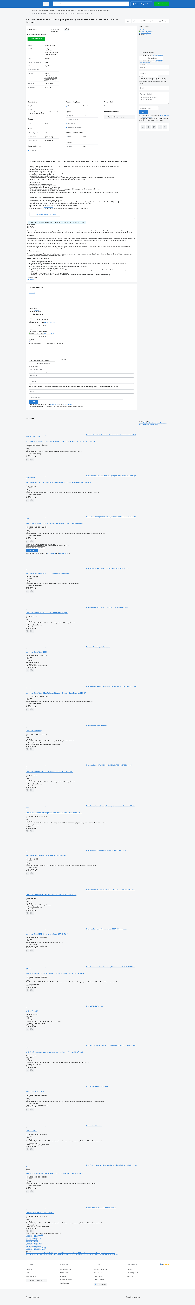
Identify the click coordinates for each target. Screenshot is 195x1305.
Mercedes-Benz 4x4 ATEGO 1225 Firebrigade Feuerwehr (47, 573)
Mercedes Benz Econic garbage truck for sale (74, 1254)
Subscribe (32, 550)
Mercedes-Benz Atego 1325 (36, 652)
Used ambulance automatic (35, 1253)
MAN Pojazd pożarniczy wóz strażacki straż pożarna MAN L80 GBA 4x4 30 (54, 1173)
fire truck (47, 58)
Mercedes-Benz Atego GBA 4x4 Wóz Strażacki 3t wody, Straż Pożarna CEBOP (56, 693)
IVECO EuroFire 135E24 (35, 1091)
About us (29, 1269)
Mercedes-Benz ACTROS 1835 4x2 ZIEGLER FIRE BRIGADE (49, 772)
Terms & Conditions (66, 1269)
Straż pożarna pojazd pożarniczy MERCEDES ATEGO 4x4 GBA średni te (51, 51)
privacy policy (54, 404)
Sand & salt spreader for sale (49, 1254)
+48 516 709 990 (49, 334)
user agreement (67, 404)
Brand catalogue (65, 1283)
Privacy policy (64, 1273)
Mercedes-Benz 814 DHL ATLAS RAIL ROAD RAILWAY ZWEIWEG (51, 895)
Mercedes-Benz (50, 45)
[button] (128, 21)
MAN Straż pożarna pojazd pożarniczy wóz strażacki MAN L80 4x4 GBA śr (54, 523)
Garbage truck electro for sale (105, 1253)
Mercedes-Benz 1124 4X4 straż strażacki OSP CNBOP (47, 934)
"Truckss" (32, 293)
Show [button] (42, 322)
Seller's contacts (31, 1276)
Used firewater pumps (112, 1254)
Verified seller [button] (33, 308)
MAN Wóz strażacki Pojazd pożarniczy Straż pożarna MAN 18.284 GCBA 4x (55, 973)
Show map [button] (63, 359)
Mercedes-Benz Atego (34, 731)
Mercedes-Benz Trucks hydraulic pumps (152, 423)
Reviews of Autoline (66, 1279)
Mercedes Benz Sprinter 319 (71, 1253)
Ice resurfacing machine (97, 1254)
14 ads (37, 310)
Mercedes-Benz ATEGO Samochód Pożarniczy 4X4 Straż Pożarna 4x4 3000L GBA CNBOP (60, 441)
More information (144, 62)
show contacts (48, 207)
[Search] (55, 4)
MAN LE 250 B (31, 1131)
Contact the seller (36, 38)
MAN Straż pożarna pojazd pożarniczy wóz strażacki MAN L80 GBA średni (54, 1052)
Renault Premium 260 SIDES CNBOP (40, 1213)
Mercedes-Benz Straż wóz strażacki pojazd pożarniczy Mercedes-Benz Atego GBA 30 (58, 482)
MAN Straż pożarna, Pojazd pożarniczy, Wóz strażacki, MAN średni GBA (54, 813)
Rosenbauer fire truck (33, 1254)
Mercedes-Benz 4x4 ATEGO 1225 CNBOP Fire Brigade (47, 613)
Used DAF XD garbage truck (53, 1253)
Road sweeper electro (88, 1253)
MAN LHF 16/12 (32, 1011)
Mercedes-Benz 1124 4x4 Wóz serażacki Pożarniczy (46, 855)
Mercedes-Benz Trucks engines (149, 423)
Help (27, 1273)
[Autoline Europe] (33, 4)
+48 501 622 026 (49, 322)
